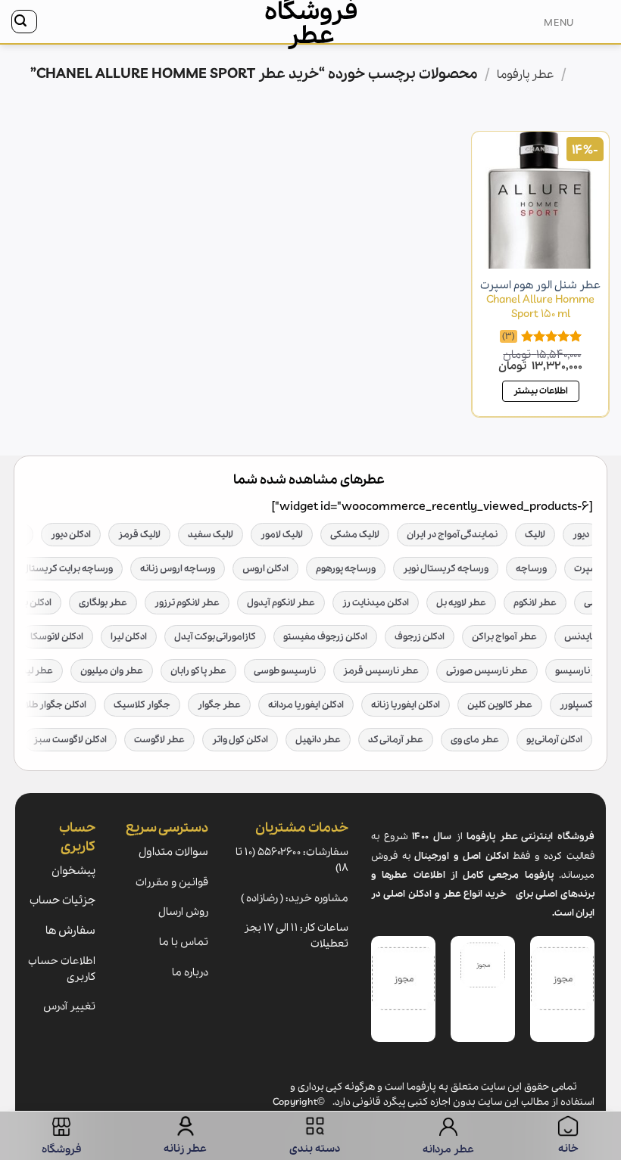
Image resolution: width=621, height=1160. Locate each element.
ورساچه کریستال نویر (445, 568)
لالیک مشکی (354, 534)
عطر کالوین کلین (499, 704)
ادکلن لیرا (129, 636)
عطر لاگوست (159, 739)
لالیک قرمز (139, 534)
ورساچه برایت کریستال (67, 568)
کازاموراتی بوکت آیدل (215, 636)
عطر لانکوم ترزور (187, 602)
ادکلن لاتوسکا (56, 636)
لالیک (535, 534)
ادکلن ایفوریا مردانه (306, 704)
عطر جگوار (219, 704)
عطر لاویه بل (461, 602)
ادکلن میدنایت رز (375, 602)
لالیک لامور (282, 534)
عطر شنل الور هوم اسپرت (540, 299)
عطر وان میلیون (111, 670)
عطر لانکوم (535, 602)
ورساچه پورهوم (346, 568)
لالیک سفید (210, 534)
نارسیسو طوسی (285, 670)
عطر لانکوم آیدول (281, 602)
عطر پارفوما (525, 75)
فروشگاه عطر (310, 24)
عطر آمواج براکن (504, 636)
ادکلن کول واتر (240, 739)
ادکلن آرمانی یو (554, 739)
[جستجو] (24, 22)
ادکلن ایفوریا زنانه (405, 704)
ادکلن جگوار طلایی (51, 704)
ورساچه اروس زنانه (177, 568)
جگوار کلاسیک (142, 704)
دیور (581, 534)
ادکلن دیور (71, 534)
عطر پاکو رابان (198, 670)
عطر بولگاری (103, 602)
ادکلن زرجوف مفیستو (325, 636)
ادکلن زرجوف (420, 636)
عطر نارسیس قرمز (381, 670)
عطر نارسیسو (582, 670)
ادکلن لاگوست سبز (70, 739)
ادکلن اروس (265, 568)
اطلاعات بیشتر (540, 390)
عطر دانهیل (318, 739)
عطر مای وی (475, 739)
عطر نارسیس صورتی (487, 670)
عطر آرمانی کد (395, 739)
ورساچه (531, 568)
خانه (582, 75)
